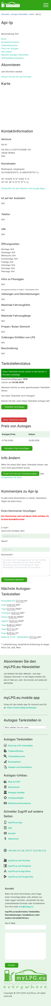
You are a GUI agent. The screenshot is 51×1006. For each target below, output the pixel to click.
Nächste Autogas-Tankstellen (15, 55)
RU (40, 850)
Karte (3, 39)
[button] (37, 172)
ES (35, 850)
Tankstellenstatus (9, 45)
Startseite (5, 14)
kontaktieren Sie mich (11, 477)
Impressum (13, 838)
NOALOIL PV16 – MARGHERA (14, 637)
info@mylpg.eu (26, 906)
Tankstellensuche (16, 756)
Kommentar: (7, 554)
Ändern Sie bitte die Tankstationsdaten (20, 473)
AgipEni (4, 621)
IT (32, 850)
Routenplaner (14, 762)
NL (23, 850)
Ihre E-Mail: (10, 923)
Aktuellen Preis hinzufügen (16, 448)
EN (10, 850)
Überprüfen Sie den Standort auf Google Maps (23, 188)
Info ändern (6, 51)
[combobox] (25, 727)
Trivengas (5, 613)
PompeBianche (8, 601)
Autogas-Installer (16, 792)
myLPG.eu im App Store (19, 871)
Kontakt (11, 833)
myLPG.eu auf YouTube (19, 860)
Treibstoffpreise (15, 751)
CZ (44, 850)
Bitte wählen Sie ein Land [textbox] (16, 727)
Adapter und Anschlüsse (20, 767)
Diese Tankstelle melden (14, 420)
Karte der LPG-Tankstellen (20, 745)
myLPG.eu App (15, 822)
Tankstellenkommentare (12, 58)
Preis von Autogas (9, 48)
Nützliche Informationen (19, 803)
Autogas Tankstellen (19, 14)
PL (19, 850)
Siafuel (4, 617)
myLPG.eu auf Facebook (19, 866)
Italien (31, 14)
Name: (4, 541)
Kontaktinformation (10, 42)
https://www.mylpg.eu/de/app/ (22, 707)
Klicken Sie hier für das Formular (16, 76)
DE (14, 850)
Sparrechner (14, 787)
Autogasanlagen (16, 798)
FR (27, 850)
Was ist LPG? (14, 781)
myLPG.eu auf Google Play (20, 876)
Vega (3, 605)
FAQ (10, 828)
